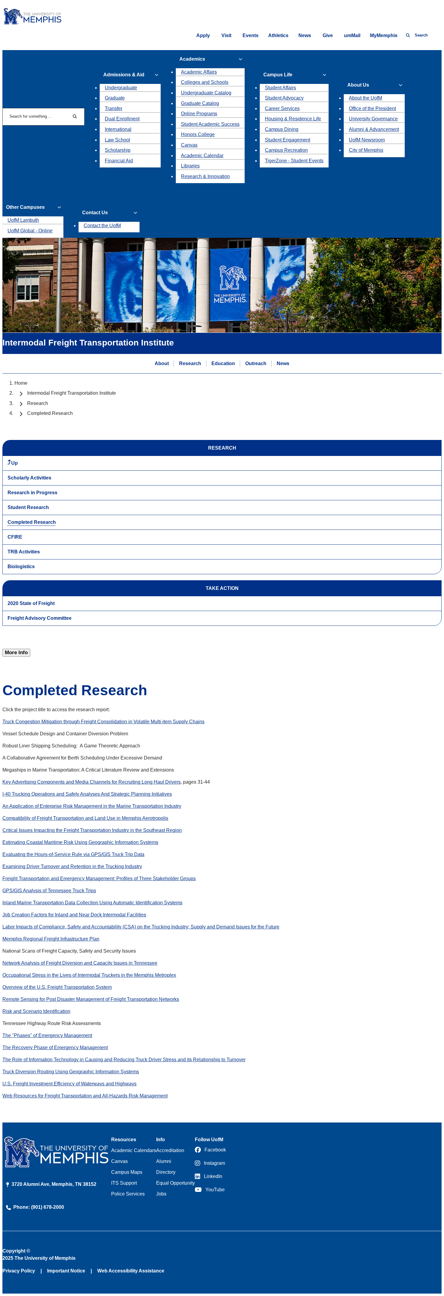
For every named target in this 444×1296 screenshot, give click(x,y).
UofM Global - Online (30, 230)
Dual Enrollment (122, 118)
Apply (203, 35)
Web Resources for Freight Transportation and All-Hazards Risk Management (85, 1095)
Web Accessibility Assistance (130, 1270)
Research (190, 363)
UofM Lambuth (23, 220)
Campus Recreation (286, 150)
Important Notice (66, 1270)
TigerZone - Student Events (294, 160)
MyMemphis (383, 35)
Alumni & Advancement (374, 129)
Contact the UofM (102, 225)
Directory (165, 1172)
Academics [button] (192, 59)
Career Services (282, 108)
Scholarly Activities (29, 477)
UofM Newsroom (367, 139)
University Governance (373, 118)
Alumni (163, 1161)
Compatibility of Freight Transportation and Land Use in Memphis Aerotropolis (85, 818)
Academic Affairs (199, 72)
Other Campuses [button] (25, 207)
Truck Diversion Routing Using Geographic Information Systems (70, 1071)
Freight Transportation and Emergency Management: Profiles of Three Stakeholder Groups (99, 878)
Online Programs (199, 113)
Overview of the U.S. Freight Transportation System (57, 987)
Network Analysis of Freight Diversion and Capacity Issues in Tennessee (79, 963)
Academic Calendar (202, 155)
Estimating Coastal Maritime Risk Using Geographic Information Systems (80, 842)
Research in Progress (32, 492)
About (162, 363)
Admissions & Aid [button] (123, 74)
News (304, 35)
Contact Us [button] (95, 212)
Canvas (189, 145)
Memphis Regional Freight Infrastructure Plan (50, 938)
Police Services (128, 1193)
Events (251, 35)
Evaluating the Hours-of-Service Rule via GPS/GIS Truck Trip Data (73, 854)
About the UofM (365, 97)
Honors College (198, 134)
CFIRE (15, 537)
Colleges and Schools (204, 82)
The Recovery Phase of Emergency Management (55, 1047)
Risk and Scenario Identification (36, 1011)
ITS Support (124, 1183)
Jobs (161, 1193)
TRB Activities (24, 551)
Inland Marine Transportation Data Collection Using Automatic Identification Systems (92, 902)
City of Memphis (366, 150)
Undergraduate (121, 87)
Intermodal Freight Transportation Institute (71, 393)
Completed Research (32, 522)
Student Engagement (287, 139)
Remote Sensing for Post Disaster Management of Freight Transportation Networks (90, 999)
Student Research (28, 507)
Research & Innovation (205, 176)
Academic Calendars (133, 1150)
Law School (117, 139)
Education (223, 363)
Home (20, 383)
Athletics (278, 35)
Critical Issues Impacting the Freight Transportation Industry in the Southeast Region (92, 830)
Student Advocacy (284, 97)
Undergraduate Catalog (206, 92)
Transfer (113, 108)
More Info (16, 652)
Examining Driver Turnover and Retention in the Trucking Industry (72, 866)
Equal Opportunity (175, 1183)
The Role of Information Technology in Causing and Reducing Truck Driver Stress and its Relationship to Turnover (124, 1059)
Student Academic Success (210, 124)
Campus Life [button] (277, 74)
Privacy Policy (18, 1270)
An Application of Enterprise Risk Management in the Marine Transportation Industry (91, 806)
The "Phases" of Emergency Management (47, 1035)
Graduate (115, 97)
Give (328, 35)
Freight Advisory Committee (40, 618)
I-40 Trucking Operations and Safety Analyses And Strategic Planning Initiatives (87, 794)
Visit (226, 35)
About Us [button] (358, 85)
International (118, 129)
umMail (352, 35)
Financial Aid (119, 160)
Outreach (255, 363)
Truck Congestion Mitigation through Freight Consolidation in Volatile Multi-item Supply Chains (103, 721)
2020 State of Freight (31, 603)
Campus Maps (126, 1172)
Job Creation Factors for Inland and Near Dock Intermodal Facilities (74, 914)
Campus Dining (281, 129)
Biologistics (21, 566)
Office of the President (372, 108)
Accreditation (170, 1150)
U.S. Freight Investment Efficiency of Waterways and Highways (69, 1083)
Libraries (190, 165)
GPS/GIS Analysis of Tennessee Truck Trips (49, 890)
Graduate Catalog (200, 103)
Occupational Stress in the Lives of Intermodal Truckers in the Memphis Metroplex (89, 975)
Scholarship (117, 150)
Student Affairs (280, 87)
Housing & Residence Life (293, 118)
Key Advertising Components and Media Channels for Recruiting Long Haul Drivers (91, 782)
